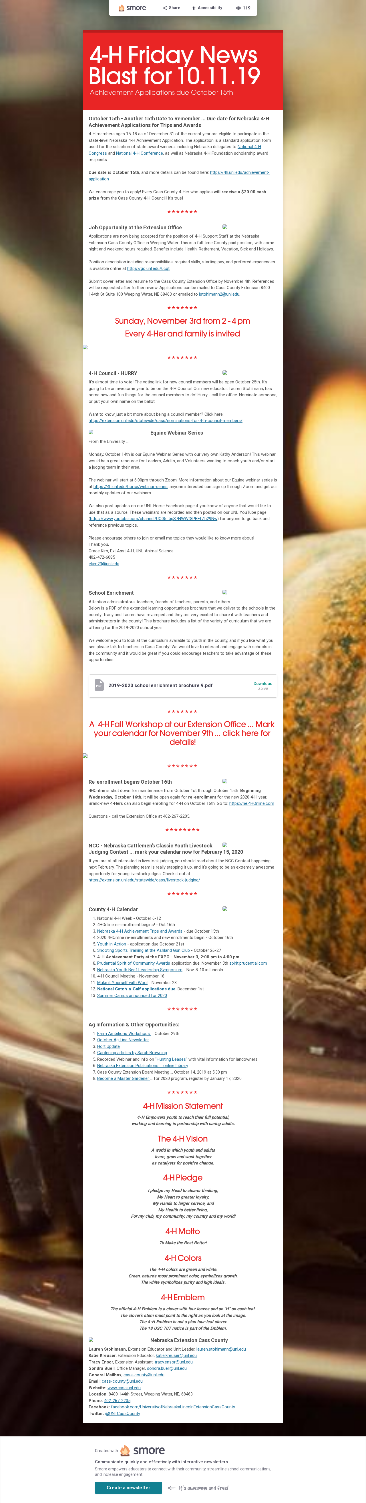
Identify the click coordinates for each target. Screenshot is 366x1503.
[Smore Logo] (132, 8)
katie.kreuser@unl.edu (176, 1355)
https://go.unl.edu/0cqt (148, 268)
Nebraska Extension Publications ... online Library (142, 1065)
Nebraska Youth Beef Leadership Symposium (139, 969)
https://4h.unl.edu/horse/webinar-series (131, 486)
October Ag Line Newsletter (123, 1039)
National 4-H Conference (139, 153)
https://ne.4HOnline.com (251, 803)
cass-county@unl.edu (144, 1374)
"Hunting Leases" (171, 1059)
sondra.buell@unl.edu (167, 1368)
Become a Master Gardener (123, 1078)
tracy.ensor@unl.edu (174, 1362)
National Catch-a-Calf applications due (136, 989)
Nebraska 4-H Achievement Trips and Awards (139, 931)
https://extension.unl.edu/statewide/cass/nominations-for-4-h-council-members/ (165, 420)
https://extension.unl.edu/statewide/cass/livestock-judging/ (144, 880)
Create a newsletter (128, 1487)
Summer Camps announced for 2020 (132, 995)
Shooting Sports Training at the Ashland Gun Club (143, 950)
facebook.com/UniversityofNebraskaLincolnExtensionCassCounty (173, 1407)
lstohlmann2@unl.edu (219, 294)
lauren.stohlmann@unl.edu (221, 1349)
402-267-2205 (117, 1400)
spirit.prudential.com (248, 963)
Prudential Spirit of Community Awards (133, 963)
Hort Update (108, 1046)
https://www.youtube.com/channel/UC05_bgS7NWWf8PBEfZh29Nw (153, 518)
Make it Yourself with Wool (122, 982)
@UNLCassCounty (122, 1413)
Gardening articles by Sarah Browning (132, 1052)
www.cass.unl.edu (124, 1387)
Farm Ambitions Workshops (124, 1033)
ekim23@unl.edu (104, 563)
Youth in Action (111, 944)
